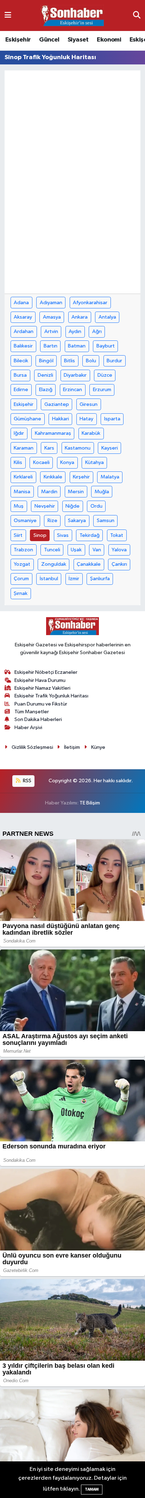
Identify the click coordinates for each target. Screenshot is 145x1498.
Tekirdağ (90, 535)
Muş (19, 506)
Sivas (63, 535)
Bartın (50, 346)
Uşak (76, 549)
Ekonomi (109, 40)
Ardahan (23, 331)
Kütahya (94, 462)
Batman (77, 346)
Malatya (110, 477)
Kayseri (109, 448)
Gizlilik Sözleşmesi (32, 747)
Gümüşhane (27, 418)
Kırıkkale (53, 477)
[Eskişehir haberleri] (72, 15)
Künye (98, 747)
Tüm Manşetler (31, 711)
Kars (49, 448)
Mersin (76, 491)
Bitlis (69, 360)
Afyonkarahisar (90, 302)
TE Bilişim (90, 803)
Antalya (107, 317)
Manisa (22, 491)
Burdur (114, 360)
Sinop (39, 535)
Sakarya (77, 520)
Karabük (91, 433)
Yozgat (22, 564)
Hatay (86, 418)
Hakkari (60, 418)
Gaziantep (56, 404)
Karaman (23, 448)
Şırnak (20, 593)
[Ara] (136, 15)
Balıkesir (23, 346)
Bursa (20, 375)
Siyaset (78, 40)
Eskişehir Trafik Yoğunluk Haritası (51, 695)
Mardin (49, 491)
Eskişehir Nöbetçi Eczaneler (45, 672)
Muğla (102, 491)
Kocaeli (41, 462)
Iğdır (19, 433)
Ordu (96, 506)
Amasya (52, 317)
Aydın (75, 331)
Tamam (92, 1489)
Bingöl (46, 360)
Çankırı (119, 564)
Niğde (72, 506)
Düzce (104, 375)
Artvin (51, 331)
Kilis (18, 462)
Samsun (105, 520)
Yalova (119, 549)
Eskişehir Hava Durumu (39, 680)
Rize (52, 520)
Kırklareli (23, 477)
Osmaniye (25, 520)
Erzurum (102, 389)
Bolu (91, 360)
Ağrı (97, 331)
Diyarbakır (75, 375)
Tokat (116, 535)
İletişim (72, 747)
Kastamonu (77, 448)
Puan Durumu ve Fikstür (40, 704)
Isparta (112, 418)
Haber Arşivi (28, 727)
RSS (26, 780)
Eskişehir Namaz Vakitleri (42, 688)
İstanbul (49, 578)
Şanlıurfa (100, 578)
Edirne (21, 389)
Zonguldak (53, 564)
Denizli (45, 375)
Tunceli (52, 549)
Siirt (18, 535)
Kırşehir (81, 477)
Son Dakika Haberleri (38, 719)
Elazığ (45, 389)
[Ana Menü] (8, 15)
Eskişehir (18, 40)
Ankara (79, 317)
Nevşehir (44, 506)
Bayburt (105, 346)
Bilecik (21, 360)
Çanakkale (89, 564)
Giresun (88, 404)
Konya (67, 462)
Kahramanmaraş (53, 433)
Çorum (21, 578)
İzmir (74, 578)
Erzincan (72, 389)
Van (97, 549)
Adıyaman (51, 302)
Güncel (49, 40)
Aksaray (23, 317)
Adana (21, 302)
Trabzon (23, 549)
